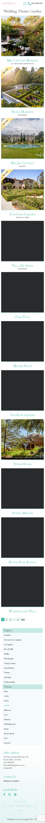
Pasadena (7, 635)
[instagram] (10, 795)
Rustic (6, 729)
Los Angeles (8, 644)
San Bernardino (9, 682)
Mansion (7, 719)
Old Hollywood (9, 724)
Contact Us (7, 768)
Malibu (6, 654)
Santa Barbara (9, 668)
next (23, 619)
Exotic (6, 700)
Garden (7, 705)
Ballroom (7, 710)
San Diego (7, 677)
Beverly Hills (8, 649)
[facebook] (5, 795)
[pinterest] (16, 795)
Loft (5, 715)
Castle (6, 696)
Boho (6, 691)
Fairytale (7, 743)
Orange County (9, 663)
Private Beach (9, 733)
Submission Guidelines (11, 781)
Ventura (7, 672)
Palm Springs (8, 658)
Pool (5, 738)
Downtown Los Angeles (13, 640)
